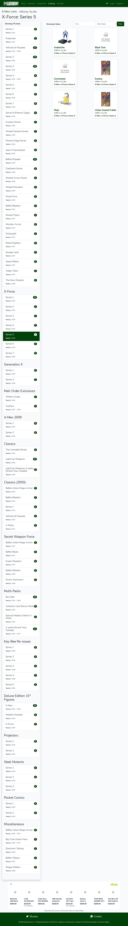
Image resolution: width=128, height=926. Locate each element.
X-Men (6, 11)
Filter (120, 24)
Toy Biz (33, 11)
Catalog (51, 3)
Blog (23, 3)
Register (119, 3)
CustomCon (41, 3)
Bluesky (33, 916)
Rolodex (60, 3)
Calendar (31, 3)
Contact (97, 916)
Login (112, 3)
